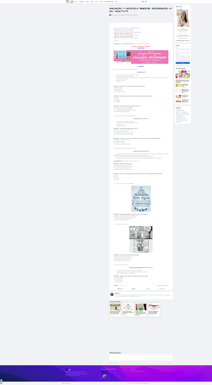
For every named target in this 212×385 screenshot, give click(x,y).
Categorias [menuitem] (81, 1)
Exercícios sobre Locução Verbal (185, 96)
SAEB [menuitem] (92, 1)
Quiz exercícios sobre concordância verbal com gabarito (128, 312)
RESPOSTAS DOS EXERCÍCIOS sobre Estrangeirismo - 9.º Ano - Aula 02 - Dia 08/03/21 (182, 81)
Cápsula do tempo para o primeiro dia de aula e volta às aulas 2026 (154, 312)
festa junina (178, 112)
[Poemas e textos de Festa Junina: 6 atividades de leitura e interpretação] (115, 307)
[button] (143, 1)
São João (177, 119)
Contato (136, 383)
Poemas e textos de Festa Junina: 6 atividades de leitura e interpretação (115, 312)
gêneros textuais (184, 112)
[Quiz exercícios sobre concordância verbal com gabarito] (128, 307)
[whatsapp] (1, 380)
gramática (178, 114)
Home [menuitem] (76, 1)
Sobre (133, 383)
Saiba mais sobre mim (183, 32)
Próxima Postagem (168, 362)
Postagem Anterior (113, 362)
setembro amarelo (184, 119)
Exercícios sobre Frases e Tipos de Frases (185, 85)
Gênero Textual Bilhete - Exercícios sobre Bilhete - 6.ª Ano (185, 91)
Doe (149, 383)
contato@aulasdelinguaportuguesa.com (138, 371)
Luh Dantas (116, 293)
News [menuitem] (87, 1)
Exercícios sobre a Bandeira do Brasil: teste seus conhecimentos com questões (141, 313)
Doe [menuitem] (116, 1)
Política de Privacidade (143, 383)
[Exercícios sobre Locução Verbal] (178, 96)
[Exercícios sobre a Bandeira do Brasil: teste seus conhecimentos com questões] (141, 307)
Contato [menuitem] (101, 1)
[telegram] (1, 383)
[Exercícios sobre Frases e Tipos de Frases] (178, 85)
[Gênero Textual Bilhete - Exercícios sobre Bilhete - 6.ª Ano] (178, 90)
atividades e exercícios (117, 5)
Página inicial (111, 5)
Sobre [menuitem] (96, 1)
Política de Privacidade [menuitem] (109, 1)
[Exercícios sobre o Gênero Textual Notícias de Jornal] (178, 100)
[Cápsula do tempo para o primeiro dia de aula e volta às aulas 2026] (154, 307)
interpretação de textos (185, 114)
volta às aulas (178, 121)
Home (129, 383)
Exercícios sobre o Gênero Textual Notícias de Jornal (185, 100)
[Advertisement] (36, 13)
